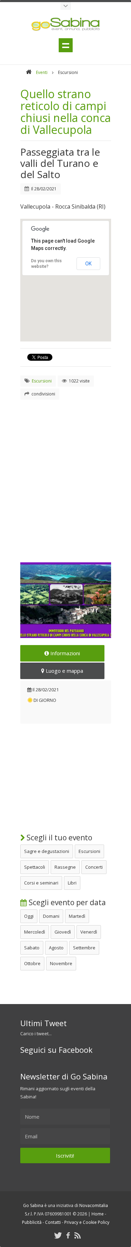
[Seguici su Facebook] (68, 1235)
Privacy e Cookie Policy (86, 1222)
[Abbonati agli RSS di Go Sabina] (77, 1235)
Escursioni (89, 851)
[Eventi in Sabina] (65, 6)
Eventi (42, 72)
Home (98, 1214)
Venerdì (88, 932)
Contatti (53, 1222)
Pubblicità (32, 1222)
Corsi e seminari (41, 883)
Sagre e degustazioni (46, 851)
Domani (51, 916)
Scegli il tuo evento (58, 837)
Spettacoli (34, 867)
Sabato (31, 947)
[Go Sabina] (28, 72)
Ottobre (32, 963)
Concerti (94, 867)
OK (88, 263)
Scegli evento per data (66, 902)
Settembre (84, 947)
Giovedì (62, 932)
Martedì (77, 916)
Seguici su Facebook (56, 1049)
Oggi (29, 916)
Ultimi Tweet (43, 1023)
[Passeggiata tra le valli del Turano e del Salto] (65, 600)
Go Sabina (33, 1205)
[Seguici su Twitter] (58, 1235)
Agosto (56, 947)
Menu (66, 45)
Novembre (61, 963)
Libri (72, 883)
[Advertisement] (65, 472)
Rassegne (65, 867)
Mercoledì (34, 932)
